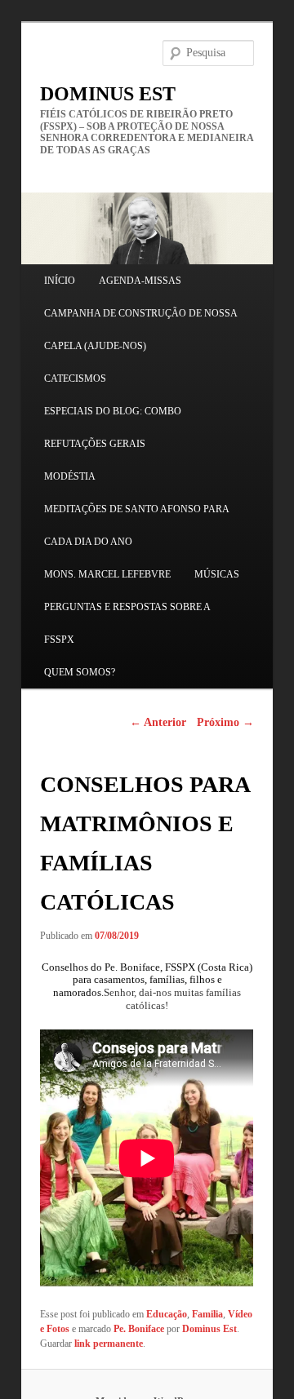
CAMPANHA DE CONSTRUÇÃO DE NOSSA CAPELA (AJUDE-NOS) (140, 330)
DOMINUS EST (108, 93)
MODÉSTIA (70, 476)
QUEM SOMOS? (79, 672)
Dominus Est (209, 1329)
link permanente (108, 1343)
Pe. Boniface (139, 1329)
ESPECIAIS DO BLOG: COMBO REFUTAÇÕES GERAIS (112, 427)
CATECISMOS (75, 378)
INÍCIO (59, 280)
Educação (166, 1314)
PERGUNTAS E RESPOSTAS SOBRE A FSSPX (127, 623)
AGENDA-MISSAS (140, 280)
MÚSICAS (216, 574)
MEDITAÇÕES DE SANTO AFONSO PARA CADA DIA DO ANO (136, 525)
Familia (207, 1314)
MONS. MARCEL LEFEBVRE (107, 574)
